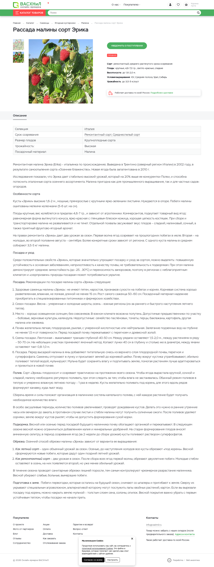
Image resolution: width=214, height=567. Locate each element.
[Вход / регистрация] (170, 5)
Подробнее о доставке (162, 92)
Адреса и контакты (185, 534)
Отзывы (17, 538)
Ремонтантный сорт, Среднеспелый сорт (112, 134)
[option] (61, 71)
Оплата (46, 529)
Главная (17, 23)
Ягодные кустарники (65, 23)
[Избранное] (178, 5)
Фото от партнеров (23, 529)
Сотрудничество (22, 543)
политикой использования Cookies (97, 548)
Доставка (48, 533)
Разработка (178, 560)
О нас (115, 4)
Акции (46, 524)
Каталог (30, 23)
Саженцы (44, 23)
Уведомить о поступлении (127, 45)
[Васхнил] (27, 4)
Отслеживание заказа (54, 543)
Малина (85, 23)
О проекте (18, 524)
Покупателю (131, 4)
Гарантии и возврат (83, 524)
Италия (89, 129)
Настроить (112, 560)
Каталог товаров (31, 12)
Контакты (78, 533)
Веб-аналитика (193, 560)
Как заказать (49, 538)
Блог (15, 533)
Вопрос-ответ (80, 529)
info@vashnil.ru (154, 524)
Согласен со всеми (93, 560)
